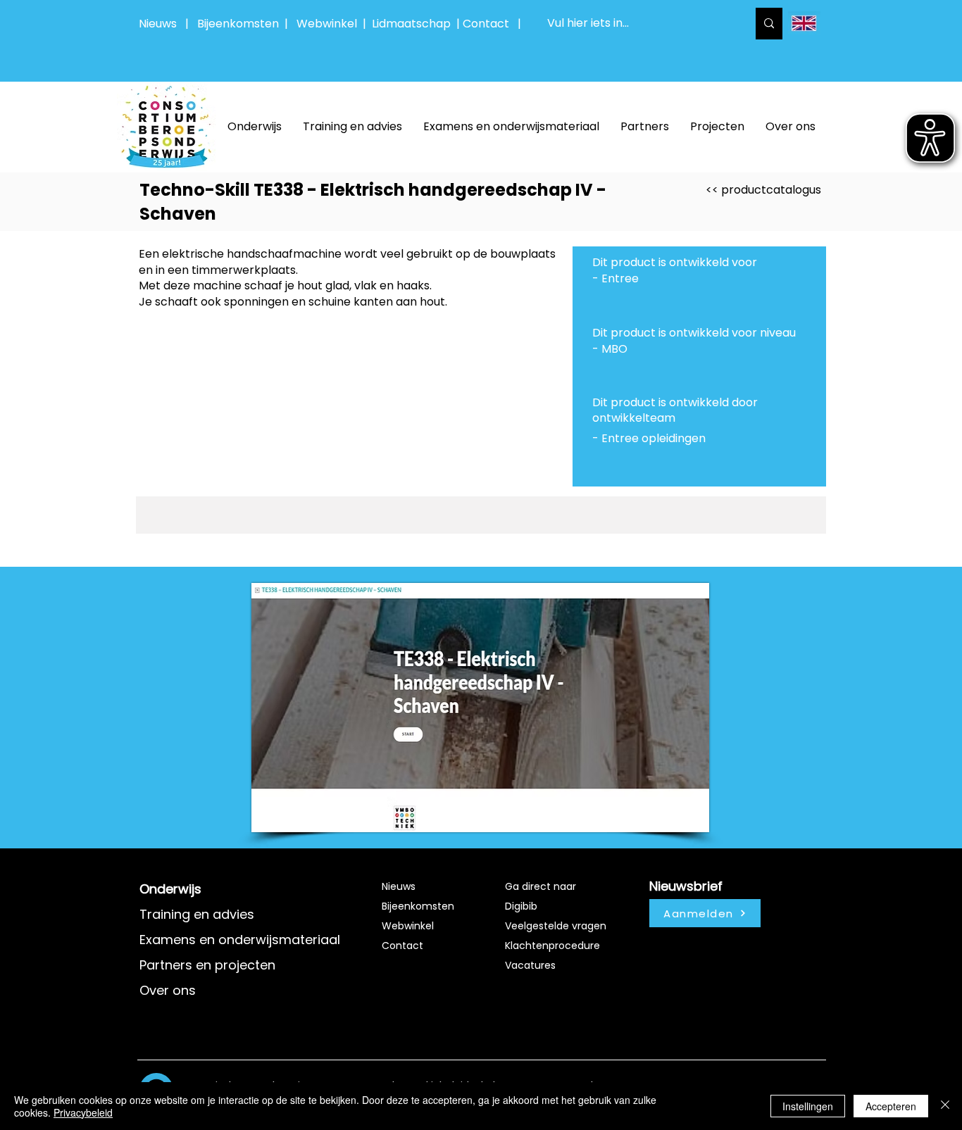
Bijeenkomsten (241, 23)
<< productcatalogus (763, 190)
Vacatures (530, 965)
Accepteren (891, 1106)
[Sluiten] (945, 1106)
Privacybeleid (83, 1112)
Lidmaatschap (411, 23)
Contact (402, 945)
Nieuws (158, 23)
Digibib (521, 906)
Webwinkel (329, 23)
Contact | (493, 23)
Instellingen (807, 1106)
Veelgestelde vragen (555, 926)
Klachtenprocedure (552, 945)
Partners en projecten (207, 965)
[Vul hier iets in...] (769, 23)
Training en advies (196, 914)
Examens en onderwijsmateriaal (239, 939)
